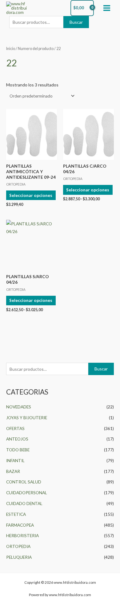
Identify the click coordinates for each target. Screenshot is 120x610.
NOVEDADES (18, 406)
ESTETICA (16, 514)
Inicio (10, 48)
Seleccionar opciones (30, 195)
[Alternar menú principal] (107, 8)
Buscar (76, 22)
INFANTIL (15, 460)
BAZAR (13, 471)
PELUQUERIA (19, 557)
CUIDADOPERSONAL (26, 492)
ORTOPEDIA (18, 546)
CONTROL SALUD (23, 481)
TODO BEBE (18, 449)
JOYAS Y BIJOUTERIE (26, 417)
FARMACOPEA (20, 525)
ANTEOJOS (17, 438)
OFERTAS (15, 428)
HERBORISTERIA (22, 535)
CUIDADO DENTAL (24, 503)
